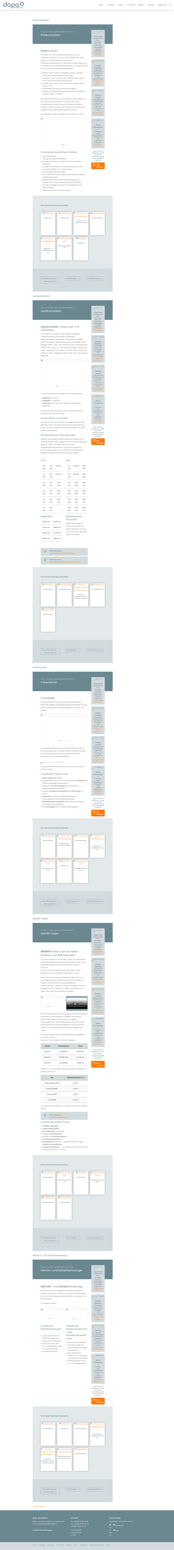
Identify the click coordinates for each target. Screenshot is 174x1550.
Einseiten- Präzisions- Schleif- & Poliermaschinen (80, 596)
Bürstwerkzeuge (97, 218)
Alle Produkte (71, 278)
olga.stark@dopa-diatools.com (98, 54)
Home (43, 32)
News (121, 5)
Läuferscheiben (41, 296)
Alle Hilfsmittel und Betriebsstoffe (49, 279)
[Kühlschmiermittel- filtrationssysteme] (64, 1450)
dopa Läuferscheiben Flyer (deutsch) (62, 553)
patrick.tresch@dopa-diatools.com (98, 113)
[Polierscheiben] (48, 610)
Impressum (83, 1545)
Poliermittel (81, 243)
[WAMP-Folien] (64, 213)
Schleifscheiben (97, 589)
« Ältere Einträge (38, 1506)
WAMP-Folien (64, 218)
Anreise (73, 1535)
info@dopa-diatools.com (78, 1526)
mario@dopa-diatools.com (98, 145)
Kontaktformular (76, 1530)
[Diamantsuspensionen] (64, 240)
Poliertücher (48, 218)
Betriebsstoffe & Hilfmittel (63, 32)
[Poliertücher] (48, 213)
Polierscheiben (41, 20)
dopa (101, 5)
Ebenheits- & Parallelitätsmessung (48, 250)
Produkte (110, 5)
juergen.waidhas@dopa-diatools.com (98, 82)
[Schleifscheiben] (97, 584)
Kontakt (151, 5)
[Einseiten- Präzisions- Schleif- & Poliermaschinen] (81, 587)
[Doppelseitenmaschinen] (81, 862)
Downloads (60, 1545)
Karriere (141, 5)
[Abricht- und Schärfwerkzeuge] (81, 215)
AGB (107, 1545)
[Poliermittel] (81, 238)
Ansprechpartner (76, 1532)
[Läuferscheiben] (48, 1172)
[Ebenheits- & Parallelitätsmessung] (48, 241)
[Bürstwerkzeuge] (97, 213)
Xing (131, 1521)
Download (131, 5)
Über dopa (50, 1545)
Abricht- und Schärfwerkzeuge (50, 1255)
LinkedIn (124, 1521)
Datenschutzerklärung (97, 1545)
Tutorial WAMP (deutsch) (58, 1117)
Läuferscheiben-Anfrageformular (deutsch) (64, 562)
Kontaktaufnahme (94, 278)
